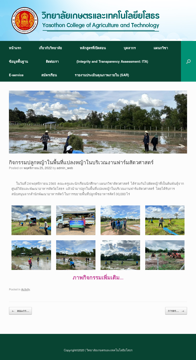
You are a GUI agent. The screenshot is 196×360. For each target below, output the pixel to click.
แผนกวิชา (161, 47)
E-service (16, 74)
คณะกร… (20, 311)
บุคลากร (130, 47)
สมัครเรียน (49, 74)
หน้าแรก (15, 47)
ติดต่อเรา (52, 61)
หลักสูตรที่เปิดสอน (93, 47)
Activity (25, 289)
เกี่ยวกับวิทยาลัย (50, 47)
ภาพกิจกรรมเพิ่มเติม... (98, 278)
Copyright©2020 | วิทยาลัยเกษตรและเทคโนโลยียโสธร (98, 350)
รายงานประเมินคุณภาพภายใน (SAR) (102, 74)
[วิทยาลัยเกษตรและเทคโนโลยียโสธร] (85, 20)
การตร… (176, 311)
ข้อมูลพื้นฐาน (18, 61)
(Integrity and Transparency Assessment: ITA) (112, 61)
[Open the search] (188, 61)
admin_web (65, 168)
